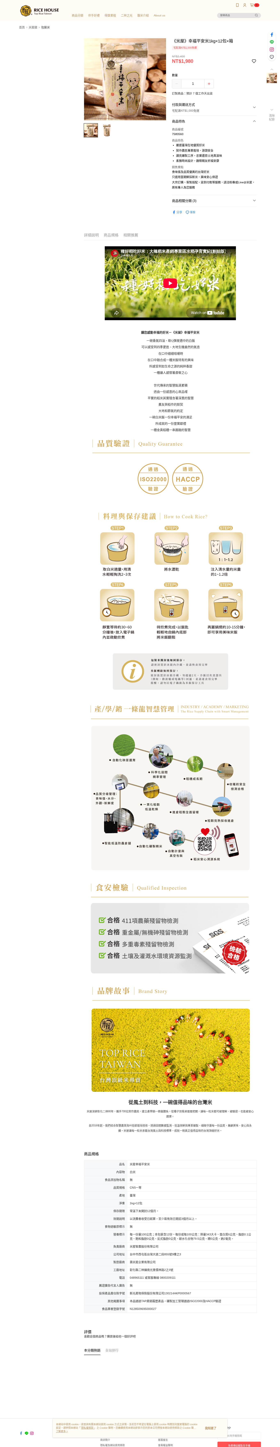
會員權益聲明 (165, 1445)
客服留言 (163, 1440)
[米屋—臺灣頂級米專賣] (42, 10)
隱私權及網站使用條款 (112, 1445)
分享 (179, 212)
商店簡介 (105, 1440)
